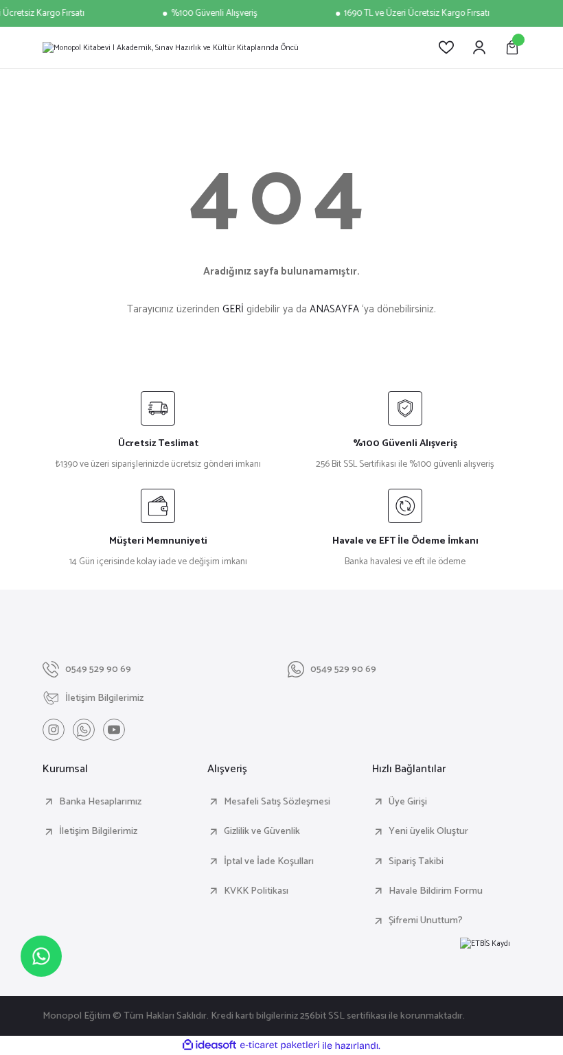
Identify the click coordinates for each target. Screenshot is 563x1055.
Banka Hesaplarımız (100, 801)
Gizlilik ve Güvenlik (262, 831)
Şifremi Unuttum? (426, 920)
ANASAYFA (334, 309)
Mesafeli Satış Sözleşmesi (277, 801)
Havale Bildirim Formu (436, 891)
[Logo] (171, 47)
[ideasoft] (209, 1045)
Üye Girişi (408, 801)
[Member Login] (479, 47)
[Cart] (512, 47)
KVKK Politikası (256, 891)
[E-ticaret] (280, 1046)
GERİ (233, 309)
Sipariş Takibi (416, 861)
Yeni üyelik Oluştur (428, 831)
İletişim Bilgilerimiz (98, 831)
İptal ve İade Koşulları (269, 861)
